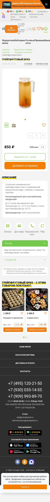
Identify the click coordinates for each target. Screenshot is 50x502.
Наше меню (25, 347)
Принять (25, 487)
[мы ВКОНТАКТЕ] (17, 462)
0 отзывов (28, 64)
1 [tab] (25, 119)
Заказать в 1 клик (25, 157)
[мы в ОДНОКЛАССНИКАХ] (24, 462)
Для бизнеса (16, 20)
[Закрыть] (46, 4)
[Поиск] (34, 29)
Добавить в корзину (25, 165)
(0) (10, 259)
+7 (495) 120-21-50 (21, 26)
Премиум (40, 40)
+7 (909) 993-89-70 (25, 396)
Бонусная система (36, 14)
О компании (42, 12)
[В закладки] (44, 125)
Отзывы (23, 17)
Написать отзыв (42, 64)
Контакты (33, 17)
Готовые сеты (30, 41)
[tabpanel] (25, 93)
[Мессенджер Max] (31, 462)
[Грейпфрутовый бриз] (25, 92)
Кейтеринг (19, 40)
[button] (24, 337)
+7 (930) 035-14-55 (21, 31)
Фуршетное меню (8, 41)
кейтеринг (30, 470)
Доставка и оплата (18, 14)
